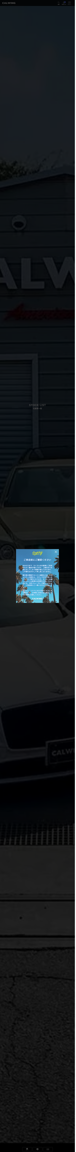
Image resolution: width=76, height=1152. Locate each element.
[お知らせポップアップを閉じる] (55, 552)
